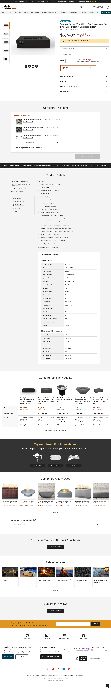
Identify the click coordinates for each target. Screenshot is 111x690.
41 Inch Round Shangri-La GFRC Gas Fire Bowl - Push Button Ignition (83, 400)
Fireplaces (4, 12)
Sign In (22, 656)
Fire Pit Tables (15, 16)
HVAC (31, 12)
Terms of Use (51, 680)
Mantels (37, 12)
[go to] (10, 491)
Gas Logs (26, 12)
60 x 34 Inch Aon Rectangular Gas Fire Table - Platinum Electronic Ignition (27, 400)
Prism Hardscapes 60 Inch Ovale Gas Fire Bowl (45, 502)
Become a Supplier (50, 656)
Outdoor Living (62, 12)
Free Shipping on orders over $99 (23, 1)
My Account (84, 12)
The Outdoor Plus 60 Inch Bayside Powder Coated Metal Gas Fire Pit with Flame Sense (63, 502)
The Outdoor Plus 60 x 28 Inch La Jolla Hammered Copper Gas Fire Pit (82, 502)
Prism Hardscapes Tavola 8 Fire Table (101, 502)
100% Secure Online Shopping (66, 1)
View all (55, 512)
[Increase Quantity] (72, 61)
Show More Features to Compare (55, 430)
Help (98, 12)
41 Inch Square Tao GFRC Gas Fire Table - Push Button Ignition (101, 400)
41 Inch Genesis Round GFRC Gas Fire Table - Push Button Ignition (46, 400)
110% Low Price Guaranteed (45, 1)
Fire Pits (8, 16)
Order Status (92, 12)
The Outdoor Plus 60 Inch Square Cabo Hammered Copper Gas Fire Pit (9, 502)
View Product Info (28, 122)
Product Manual (19, 201)
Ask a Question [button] (75, 29)
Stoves (20, 12)
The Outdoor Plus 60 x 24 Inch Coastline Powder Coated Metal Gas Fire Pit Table (27, 502)
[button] (79, 165)
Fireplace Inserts (13, 12)
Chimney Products (52, 12)
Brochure (17, 208)
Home (3, 16)
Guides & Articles (72, 12)
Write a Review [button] (64, 29)
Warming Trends (24, 181)
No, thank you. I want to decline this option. (29, 147)
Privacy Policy (59, 680)
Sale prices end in (88, 1)
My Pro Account (106, 12)
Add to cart (87, 156)
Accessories (44, 12)
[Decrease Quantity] (67, 61)
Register (8, 656)
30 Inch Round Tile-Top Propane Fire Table (64, 399)
